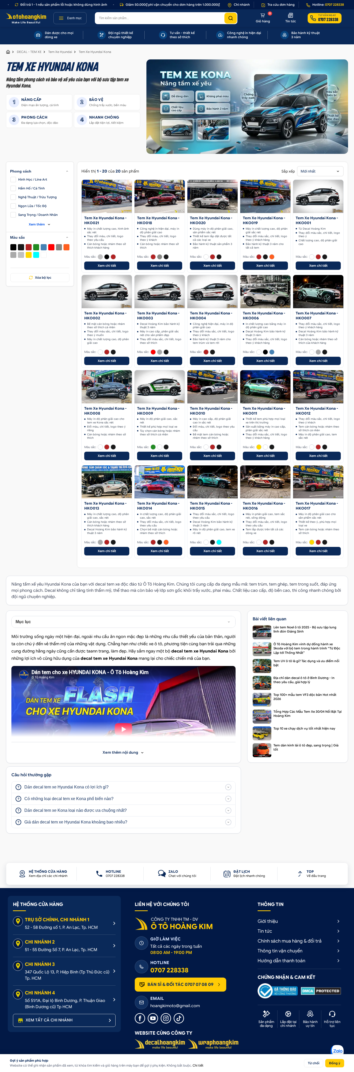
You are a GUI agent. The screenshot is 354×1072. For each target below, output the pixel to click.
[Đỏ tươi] (51, 247)
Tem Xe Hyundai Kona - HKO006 (264, 315)
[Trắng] (44, 255)
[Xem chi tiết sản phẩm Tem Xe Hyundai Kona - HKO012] (318, 386)
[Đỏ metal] (29, 247)
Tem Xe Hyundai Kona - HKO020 (211, 220)
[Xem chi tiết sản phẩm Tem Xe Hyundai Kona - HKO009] (159, 386)
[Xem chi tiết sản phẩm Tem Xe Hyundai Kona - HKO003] (159, 291)
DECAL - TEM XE (29, 52)
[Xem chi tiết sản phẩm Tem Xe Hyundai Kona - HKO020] (212, 196)
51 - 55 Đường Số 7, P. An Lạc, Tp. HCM (61, 949)
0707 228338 (169, 970)
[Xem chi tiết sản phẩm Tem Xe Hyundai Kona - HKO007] (318, 291)
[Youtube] (153, 1018)
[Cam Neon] (66, 247)
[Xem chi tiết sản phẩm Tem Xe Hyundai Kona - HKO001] (318, 196)
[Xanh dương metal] (44, 247)
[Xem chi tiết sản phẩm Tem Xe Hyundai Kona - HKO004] (212, 291)
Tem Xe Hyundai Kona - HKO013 (105, 506)
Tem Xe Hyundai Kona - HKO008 (105, 411)
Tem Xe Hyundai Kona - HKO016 (264, 506)
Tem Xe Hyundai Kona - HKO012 (317, 411)
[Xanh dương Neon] (36, 255)
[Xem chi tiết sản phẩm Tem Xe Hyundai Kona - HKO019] (265, 196)
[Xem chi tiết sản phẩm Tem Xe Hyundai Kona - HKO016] (265, 482)
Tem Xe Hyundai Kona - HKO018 (158, 220)
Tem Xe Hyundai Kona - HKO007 (317, 315)
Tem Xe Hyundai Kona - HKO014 (158, 506)
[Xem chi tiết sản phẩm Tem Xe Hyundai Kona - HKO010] (212, 386)
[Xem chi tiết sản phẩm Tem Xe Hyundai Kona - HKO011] (265, 386)
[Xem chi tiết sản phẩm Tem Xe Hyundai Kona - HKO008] (107, 386)
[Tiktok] (179, 1018)
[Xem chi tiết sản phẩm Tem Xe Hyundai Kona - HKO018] (159, 196)
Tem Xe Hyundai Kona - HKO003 (158, 315)
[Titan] (59, 247)
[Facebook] (140, 1018)
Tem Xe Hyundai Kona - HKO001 (317, 220)
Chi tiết (198, 1065)
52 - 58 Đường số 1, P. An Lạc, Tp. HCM (61, 927)
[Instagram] (166, 1018)
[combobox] (320, 171)
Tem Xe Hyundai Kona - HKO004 (211, 315)
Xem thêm (37, 224)
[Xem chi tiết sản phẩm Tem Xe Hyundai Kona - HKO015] (212, 482)
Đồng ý (334, 1063)
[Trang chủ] (8, 52)
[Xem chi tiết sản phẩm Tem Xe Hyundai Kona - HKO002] (107, 291)
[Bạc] (21, 255)
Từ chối (313, 1063)
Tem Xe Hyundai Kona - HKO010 (211, 411)
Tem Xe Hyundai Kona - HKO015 (211, 506)
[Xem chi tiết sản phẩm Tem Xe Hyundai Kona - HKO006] (265, 291)
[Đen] (13, 247)
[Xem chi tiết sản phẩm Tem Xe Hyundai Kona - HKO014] (159, 482)
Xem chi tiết (107, 265)
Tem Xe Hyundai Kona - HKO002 (105, 315)
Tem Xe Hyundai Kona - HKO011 (264, 411)
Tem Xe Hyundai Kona (95, 52)
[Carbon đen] (21, 247)
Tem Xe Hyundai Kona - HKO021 (105, 220)
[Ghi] (13, 255)
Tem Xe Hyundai (60, 52)
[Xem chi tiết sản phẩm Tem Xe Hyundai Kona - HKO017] (318, 482)
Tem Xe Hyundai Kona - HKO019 (264, 220)
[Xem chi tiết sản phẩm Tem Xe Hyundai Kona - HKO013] (107, 482)
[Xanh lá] (36, 247)
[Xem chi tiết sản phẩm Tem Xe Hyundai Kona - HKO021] (107, 196)
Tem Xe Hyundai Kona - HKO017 (317, 506)
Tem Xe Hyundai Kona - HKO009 (158, 411)
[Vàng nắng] (29, 255)
